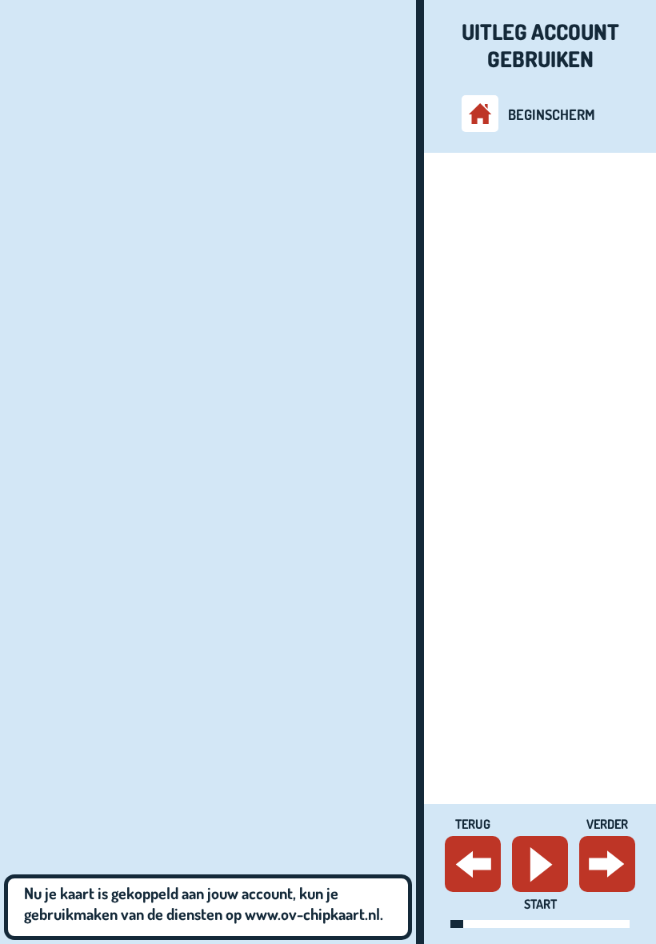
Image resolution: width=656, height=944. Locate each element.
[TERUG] (473, 864)
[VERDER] (607, 864)
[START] (540, 864)
